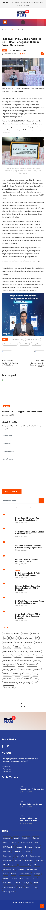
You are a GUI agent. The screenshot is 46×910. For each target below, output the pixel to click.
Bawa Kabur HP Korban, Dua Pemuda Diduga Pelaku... (27, 519)
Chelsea (13, 638)
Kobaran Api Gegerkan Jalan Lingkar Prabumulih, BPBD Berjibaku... (27, 588)
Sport (17, 571)
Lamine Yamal (22, 651)
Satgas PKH (24, 344)
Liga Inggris (7, 656)
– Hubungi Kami (7, 771)
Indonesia (28, 642)
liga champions (35, 651)
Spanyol (26, 678)
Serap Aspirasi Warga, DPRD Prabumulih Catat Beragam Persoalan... (27, 616)
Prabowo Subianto (10, 344)
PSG (28, 674)
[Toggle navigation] (5, 22)
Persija (13, 669)
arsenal (16, 633)
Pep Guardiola (32, 665)
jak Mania (17, 647)
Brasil (5, 638)
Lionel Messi (29, 656)
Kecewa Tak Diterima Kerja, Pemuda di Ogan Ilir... (27, 560)
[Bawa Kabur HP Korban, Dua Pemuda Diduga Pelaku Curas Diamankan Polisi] (10, 789)
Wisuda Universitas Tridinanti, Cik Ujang (28, 819)
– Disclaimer (6, 766)
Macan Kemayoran (9, 660)
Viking (28, 683)
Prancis (5, 674)
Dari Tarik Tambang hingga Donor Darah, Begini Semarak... (29, 602)
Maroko (37, 660)
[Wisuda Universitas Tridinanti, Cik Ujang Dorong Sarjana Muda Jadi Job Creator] (10, 819)
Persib (5, 669)
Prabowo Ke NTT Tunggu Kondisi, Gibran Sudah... (23, 411)
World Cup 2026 (8, 687)
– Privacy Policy (7, 769)
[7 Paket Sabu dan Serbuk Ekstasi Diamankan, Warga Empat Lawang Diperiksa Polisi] (10, 804)
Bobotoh (36, 633)
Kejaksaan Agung (17, 339)
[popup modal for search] (40, 22)
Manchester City (25, 660)
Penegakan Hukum (33, 339)
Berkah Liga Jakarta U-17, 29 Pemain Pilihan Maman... (27, 574)
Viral (35, 683)
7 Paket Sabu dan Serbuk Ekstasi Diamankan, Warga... (29, 533)
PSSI (34, 674)
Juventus (27, 647)
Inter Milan (6, 647)
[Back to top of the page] (42, 906)
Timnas (35, 678)
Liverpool (39, 656)
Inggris (38, 642)
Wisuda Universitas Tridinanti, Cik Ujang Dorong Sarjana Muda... (29, 546)
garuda (19, 642)
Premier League (17, 674)
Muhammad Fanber (20, 50)
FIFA (36, 638)
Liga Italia (18, 656)
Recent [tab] (10, 509)
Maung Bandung (9, 665)
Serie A (17, 678)
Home (7, 30)
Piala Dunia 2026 (25, 669)
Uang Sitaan (36, 344)
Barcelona (25, 633)
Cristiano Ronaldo (26, 638)
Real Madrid (7, 678)
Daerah (6, 406)
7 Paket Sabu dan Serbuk (31, 804)
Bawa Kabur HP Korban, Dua (32, 789)
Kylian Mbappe (8, 651)
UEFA (20, 683)
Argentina (6, 633)
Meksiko (21, 665)
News (14, 30)
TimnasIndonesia (9, 683)
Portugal (37, 669)
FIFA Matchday (8, 642)
